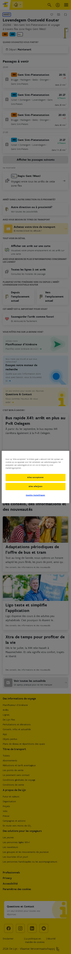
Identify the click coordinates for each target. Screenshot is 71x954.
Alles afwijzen (36, 486)
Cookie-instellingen (35, 495)
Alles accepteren (35, 477)
